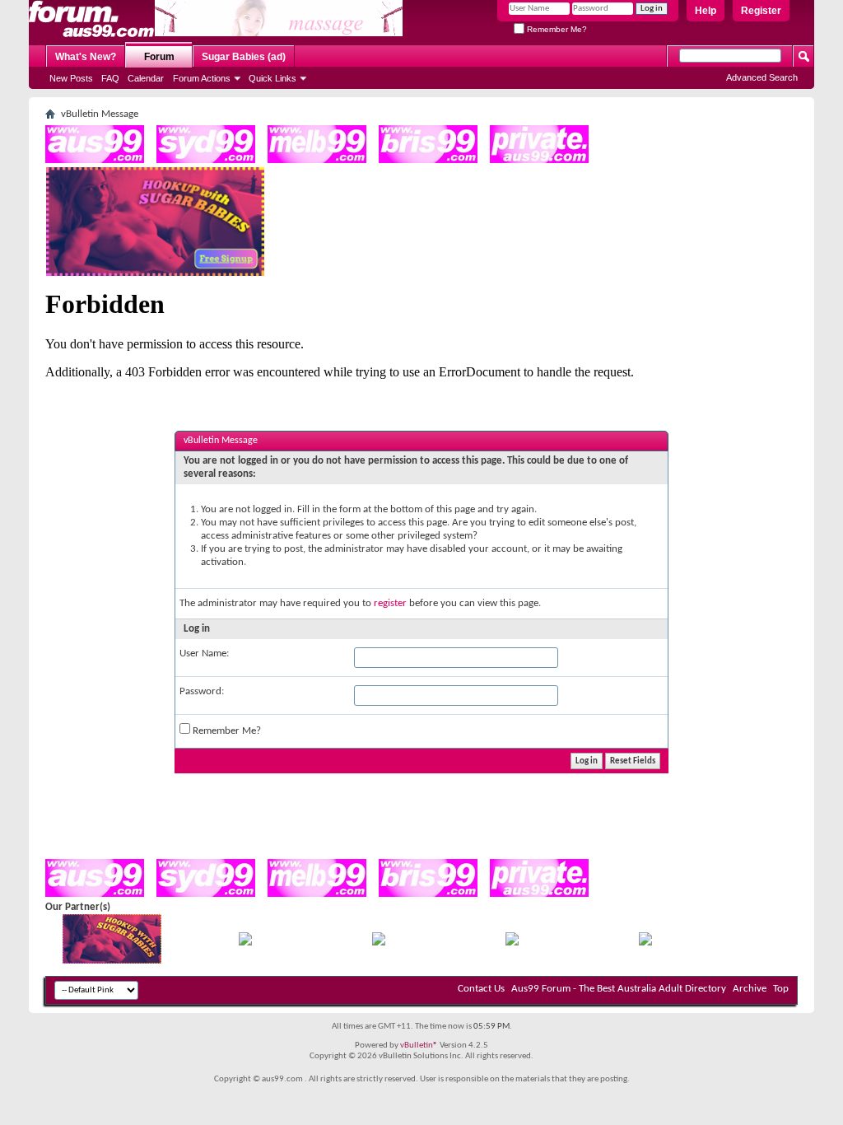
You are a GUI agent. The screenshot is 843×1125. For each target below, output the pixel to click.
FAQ (110, 78)
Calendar (146, 78)
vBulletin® (419, 1045)
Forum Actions (202, 78)
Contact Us (481, 988)
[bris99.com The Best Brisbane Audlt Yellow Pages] (428, 160)
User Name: (204, 653)
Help (705, 10)
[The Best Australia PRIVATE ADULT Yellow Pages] (539, 160)
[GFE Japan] (378, 942)
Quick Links (272, 78)
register (390, 603)
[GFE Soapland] (512, 942)
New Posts (71, 78)
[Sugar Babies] (155, 273)
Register (761, 10)
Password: (201, 691)
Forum (159, 57)
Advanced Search (762, 77)
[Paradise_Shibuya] (645, 942)
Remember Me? (555, 29)
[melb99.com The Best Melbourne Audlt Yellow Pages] (317, 160)
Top (781, 988)
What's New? (85, 57)
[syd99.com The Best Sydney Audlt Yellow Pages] (205, 160)
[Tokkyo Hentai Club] (245, 942)
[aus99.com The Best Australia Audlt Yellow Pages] (94, 160)
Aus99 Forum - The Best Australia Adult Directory (618, 988)
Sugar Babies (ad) (244, 57)
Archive (749, 988)
